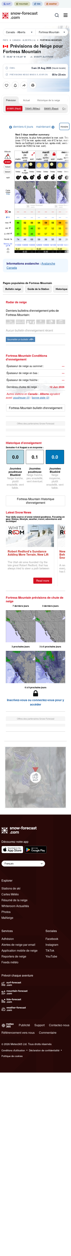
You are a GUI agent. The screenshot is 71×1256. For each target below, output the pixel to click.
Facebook (52, 939)
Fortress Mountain (51, 40)
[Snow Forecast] (18, 15)
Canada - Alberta (24, 40)
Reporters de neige (13, 956)
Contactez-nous (59, 1025)
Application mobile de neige (19, 950)
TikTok (50, 950)
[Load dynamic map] (35, 777)
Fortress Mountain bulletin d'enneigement (35, 408)
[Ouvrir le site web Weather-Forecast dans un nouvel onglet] (51, 3)
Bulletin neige (13, 289)
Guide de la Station (38, 289)
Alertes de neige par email (18, 944)
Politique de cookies (12, 1056)
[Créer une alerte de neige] (15, 85)
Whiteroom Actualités (15, 906)
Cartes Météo (10, 894)
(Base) (51, 108)
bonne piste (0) (40, 397)
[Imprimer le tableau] (32, 85)
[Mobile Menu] (65, 15)
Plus (8, 194)
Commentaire (47, 1032)
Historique (61, 289)
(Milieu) (32, 108)
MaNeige (7, 918)
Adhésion (7, 939)
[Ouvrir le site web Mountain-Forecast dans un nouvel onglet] (22, 3)
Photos (6, 912)
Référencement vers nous (18, 1032)
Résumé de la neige (14, 900)
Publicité (24, 1025)
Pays (5, 40)
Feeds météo (9, 962)
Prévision (11, 100)
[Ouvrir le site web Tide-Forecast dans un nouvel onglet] (37, 3)
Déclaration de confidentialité (44, 1050)
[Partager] (24, 85)
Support (39, 1025)
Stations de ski (10, 888)
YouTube (51, 956)
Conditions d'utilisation (13, 1050)
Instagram (52, 944)
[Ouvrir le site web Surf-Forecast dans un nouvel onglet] (7, 3)
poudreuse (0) (21, 397)
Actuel (26, 100)
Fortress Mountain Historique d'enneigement (35, 501)
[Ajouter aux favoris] (6, 85)
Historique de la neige (48, 100)
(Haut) (14, 108)
